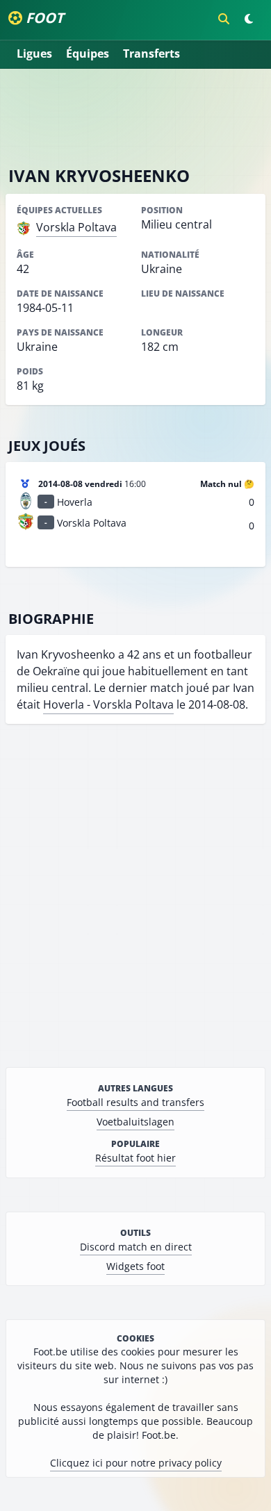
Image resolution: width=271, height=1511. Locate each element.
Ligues (34, 53)
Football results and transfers (135, 1102)
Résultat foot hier (135, 1157)
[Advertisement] (135, 116)
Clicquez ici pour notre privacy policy (136, 1462)
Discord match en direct (136, 1246)
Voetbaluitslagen (135, 1121)
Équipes (87, 53)
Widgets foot (135, 1266)
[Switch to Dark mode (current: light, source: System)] (248, 18)
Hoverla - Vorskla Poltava (108, 704)
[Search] (223, 18)
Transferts (151, 53)
